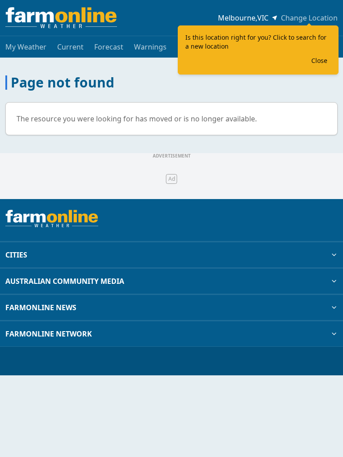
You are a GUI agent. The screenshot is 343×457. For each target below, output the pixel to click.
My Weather (25, 47)
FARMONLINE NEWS (40, 307)
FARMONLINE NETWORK (48, 334)
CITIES (16, 255)
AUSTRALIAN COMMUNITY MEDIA (64, 281)
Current (70, 47)
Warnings (150, 47)
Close (319, 60)
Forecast (108, 47)
